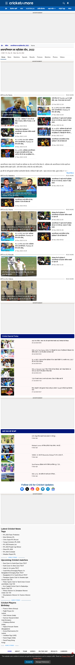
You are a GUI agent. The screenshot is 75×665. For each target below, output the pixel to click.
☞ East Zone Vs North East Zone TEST (14, 563)
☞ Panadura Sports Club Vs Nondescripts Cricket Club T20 (14, 578)
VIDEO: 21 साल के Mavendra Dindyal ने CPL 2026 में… (48, 455)
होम (6, 8)
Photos (55, 57)
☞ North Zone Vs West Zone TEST (12, 566)
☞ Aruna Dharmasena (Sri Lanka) (9, 631)
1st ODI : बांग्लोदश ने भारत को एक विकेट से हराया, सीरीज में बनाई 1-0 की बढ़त (25, 121)
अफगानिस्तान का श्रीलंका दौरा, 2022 (19, 45)
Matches (47, 57)
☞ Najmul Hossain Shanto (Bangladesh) (9, 627)
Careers (64, 651)
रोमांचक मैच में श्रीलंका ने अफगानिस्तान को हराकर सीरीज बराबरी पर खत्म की (25, 131)
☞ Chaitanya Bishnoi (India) (8, 622)
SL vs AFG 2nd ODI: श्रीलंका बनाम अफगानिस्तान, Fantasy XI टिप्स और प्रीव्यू (61, 110)
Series (32, 651)
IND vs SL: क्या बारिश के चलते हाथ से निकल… (44, 474)
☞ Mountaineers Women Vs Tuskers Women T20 (15, 595)
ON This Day (43, 651)
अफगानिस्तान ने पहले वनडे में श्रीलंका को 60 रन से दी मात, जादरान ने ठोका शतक (61, 120)
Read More (70, 95)
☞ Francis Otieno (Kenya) (9, 608)
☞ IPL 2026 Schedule (8, 552)
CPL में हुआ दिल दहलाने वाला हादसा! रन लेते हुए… (44, 436)
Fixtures (39, 57)
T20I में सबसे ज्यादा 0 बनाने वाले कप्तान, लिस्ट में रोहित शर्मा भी (47, 378)
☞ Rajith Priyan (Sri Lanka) (7, 611)
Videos (62, 57)
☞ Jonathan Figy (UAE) (9, 635)
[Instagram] (32, 489)
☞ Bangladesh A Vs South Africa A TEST (14, 575)
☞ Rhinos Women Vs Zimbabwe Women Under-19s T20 (14, 591)
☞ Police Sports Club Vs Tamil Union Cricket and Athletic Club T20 (15, 582)
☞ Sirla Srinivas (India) (8, 615)
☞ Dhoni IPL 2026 (7, 549)
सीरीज (6, 45)
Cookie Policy (37, 658)
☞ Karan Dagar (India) (8, 638)
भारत (21, 8)
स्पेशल (69, 8)
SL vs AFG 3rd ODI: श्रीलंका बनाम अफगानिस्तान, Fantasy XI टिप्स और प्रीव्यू (24, 142)
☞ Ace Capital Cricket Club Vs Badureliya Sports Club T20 (14, 586)
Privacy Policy (66, 656)
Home (3, 57)
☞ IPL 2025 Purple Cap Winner (11, 547)
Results (32, 57)
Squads (24, 57)
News (9, 57)
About (17, 651)
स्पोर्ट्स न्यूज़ (62, 8)
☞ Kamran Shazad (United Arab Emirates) (9, 618)
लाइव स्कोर (52, 8)
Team (25, 651)
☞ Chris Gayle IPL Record (9, 539)
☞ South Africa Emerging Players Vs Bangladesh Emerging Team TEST (13, 571)
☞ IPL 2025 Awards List (9, 544)
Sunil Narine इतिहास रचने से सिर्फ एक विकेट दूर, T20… (46, 464)
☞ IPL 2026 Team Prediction (10, 535)
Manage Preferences (42, 662)
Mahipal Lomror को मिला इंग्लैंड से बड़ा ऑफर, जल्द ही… (46, 445)
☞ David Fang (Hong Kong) (8, 640)
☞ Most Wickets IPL (7, 537)
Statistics (17, 57)
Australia (30, 8)
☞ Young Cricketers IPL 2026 (10, 542)
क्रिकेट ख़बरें (13, 8)
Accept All (29, 662)
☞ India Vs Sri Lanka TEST (10, 568)
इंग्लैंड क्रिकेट (41, 8)
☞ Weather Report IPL (8, 554)
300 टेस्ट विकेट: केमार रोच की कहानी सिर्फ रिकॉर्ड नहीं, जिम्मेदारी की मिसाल (50, 340)
